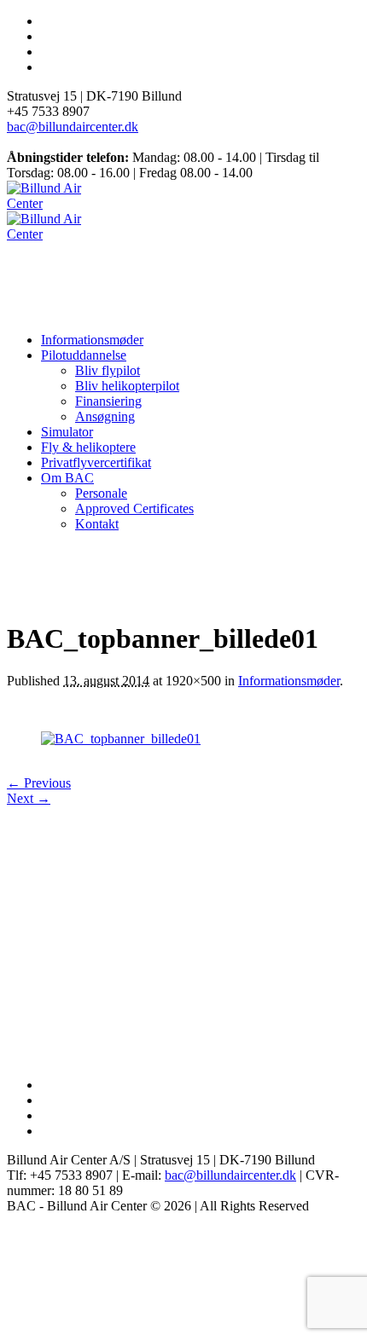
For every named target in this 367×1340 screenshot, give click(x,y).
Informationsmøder (289, 680)
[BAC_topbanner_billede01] (121, 738)
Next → (28, 798)
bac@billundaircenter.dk (72, 126)
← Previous (39, 783)
